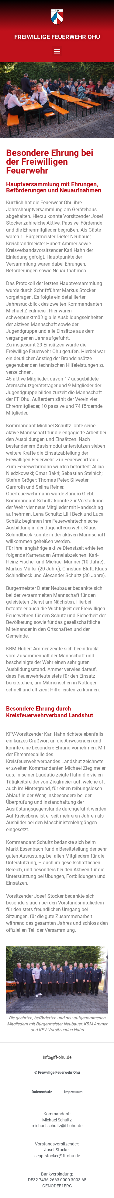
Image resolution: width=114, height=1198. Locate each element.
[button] (57, 51)
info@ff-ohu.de (57, 1057)
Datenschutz (42, 1092)
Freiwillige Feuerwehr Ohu (57, 36)
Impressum (73, 1092)
